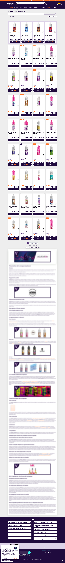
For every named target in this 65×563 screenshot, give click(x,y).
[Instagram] (56, 7)
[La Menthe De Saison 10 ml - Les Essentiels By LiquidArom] (51, 150)
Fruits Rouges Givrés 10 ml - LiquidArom (13, 108)
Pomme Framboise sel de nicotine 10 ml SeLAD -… (37, 182)
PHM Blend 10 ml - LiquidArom (26, 83)
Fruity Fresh (11, 36)
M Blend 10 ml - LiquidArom (50, 58)
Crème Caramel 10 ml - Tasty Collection (25, 108)
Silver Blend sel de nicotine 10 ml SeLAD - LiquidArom (26, 158)
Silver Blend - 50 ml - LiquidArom (36, 207)
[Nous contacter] (50, 552)
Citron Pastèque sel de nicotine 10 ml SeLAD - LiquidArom (26, 207)
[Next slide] (55, 32)
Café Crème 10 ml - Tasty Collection (12, 207)
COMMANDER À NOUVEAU (7, 560)
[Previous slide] (10, 32)
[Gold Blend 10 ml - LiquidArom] (51, 125)
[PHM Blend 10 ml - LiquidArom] (26, 76)
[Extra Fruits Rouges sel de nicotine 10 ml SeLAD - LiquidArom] (26, 224)
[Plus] (19, 39)
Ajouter (14, 41)
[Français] (55, 4)
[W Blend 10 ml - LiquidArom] (39, 51)
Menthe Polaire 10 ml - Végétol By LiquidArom (51, 182)
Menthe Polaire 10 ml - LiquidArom (24, 59)
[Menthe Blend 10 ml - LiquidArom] (39, 76)
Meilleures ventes (52, 16)
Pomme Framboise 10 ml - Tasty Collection (13, 84)
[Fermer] (16, 4)
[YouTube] (48, 552)
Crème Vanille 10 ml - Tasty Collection (25, 182)
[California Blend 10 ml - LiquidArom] (26, 125)
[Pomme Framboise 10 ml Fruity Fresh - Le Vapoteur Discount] (14, 27)
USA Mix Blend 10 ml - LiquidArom (37, 108)
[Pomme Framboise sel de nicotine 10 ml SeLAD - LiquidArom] (39, 175)
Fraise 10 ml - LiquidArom (37, 157)
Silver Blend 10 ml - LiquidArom (13, 58)
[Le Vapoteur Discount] (11, 4)
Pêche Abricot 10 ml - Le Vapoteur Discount (49, 35)
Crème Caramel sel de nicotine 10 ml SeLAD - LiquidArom (13, 232)
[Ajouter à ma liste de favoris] (19, 32)
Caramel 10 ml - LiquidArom (12, 181)
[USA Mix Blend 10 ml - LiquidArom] (39, 101)
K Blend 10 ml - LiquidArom (50, 107)
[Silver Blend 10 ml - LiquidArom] (13, 51)
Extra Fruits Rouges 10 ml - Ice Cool (51, 207)
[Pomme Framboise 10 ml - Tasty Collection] (13, 76)
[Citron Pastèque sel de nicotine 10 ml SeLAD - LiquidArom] (26, 199)
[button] (48, 4)
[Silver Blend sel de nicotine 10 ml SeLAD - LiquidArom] (26, 150)
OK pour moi (15, 558)
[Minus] (15, 39)
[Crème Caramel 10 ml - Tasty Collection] (26, 101)
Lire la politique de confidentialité (6, 555)
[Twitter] (57, 7)
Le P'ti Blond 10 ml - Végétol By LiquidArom (38, 133)
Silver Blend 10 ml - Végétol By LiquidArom (13, 158)
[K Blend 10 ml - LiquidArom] (51, 101)
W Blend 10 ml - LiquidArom (38, 58)
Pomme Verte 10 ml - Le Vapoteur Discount (37, 35)
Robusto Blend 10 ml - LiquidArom (12, 133)
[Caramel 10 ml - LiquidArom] (13, 175)
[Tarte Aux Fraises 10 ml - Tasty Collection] (39, 224)
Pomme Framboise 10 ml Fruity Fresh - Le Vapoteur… (14, 35)
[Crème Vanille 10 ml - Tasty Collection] (26, 175)
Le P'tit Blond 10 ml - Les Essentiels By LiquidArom (50, 84)
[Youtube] (54, 7)
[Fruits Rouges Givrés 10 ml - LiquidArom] (13, 101)
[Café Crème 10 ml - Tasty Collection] (13, 199)
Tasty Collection (10, 85)
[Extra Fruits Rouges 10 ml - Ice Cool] (51, 199)
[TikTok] (53, 7)
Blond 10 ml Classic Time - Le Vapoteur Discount (26, 35)
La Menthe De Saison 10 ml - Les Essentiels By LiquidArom (51, 158)
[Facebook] (55, 7)
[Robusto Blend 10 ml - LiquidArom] (13, 125)
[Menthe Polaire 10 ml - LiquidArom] (26, 51)
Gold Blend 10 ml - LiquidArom (51, 132)
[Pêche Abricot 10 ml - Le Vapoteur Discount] (50, 27)
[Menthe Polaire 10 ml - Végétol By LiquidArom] (51, 175)
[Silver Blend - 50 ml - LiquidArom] (39, 199)
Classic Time (23, 36)
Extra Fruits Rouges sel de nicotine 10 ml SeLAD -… (25, 232)
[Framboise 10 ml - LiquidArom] (51, 224)
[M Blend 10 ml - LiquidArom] (51, 51)
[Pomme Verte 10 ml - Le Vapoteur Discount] (38, 27)
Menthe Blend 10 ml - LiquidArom (37, 84)
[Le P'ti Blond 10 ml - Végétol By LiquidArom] (39, 125)
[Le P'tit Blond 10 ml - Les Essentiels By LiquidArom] (51, 76)
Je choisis (5, 558)
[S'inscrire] (29, 552)
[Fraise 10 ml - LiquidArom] (39, 150)
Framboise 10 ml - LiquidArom (51, 231)
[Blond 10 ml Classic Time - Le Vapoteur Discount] (26, 27)
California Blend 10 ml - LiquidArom (25, 133)
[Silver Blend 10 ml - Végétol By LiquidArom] (13, 150)
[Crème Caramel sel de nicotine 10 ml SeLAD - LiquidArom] (13, 224)
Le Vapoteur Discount (36, 36)
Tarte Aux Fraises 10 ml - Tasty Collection (38, 232)
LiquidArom (9, 60)
